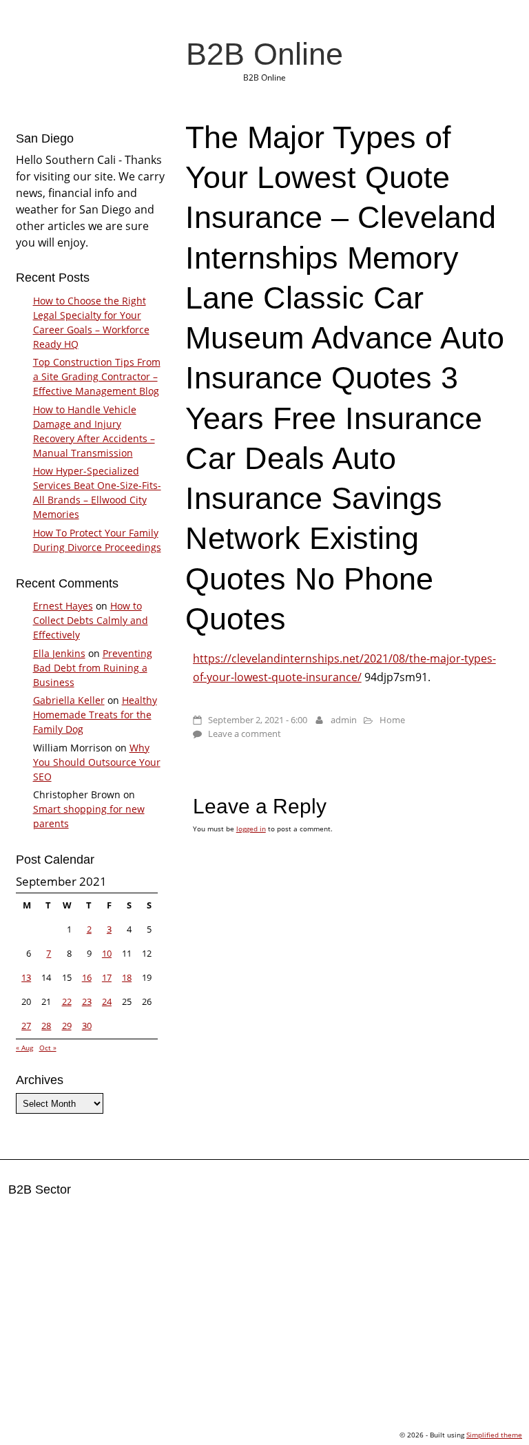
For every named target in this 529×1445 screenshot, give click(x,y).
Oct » (47, 1047)
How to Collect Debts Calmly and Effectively (90, 620)
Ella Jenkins (59, 653)
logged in (251, 828)
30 (87, 1025)
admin (344, 720)
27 (26, 1025)
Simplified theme (494, 1434)
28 (46, 1025)
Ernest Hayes (63, 605)
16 (87, 977)
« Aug (24, 1047)
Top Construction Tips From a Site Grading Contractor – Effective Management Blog (96, 376)
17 (107, 977)
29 (67, 1025)
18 (127, 977)
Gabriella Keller (69, 700)
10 (107, 953)
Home (392, 720)
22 (67, 1001)
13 (26, 977)
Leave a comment (244, 733)
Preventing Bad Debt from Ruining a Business (92, 668)
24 (107, 1001)
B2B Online (264, 54)
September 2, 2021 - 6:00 (257, 720)
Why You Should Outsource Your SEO (96, 762)
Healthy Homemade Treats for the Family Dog (95, 715)
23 (87, 1001)
